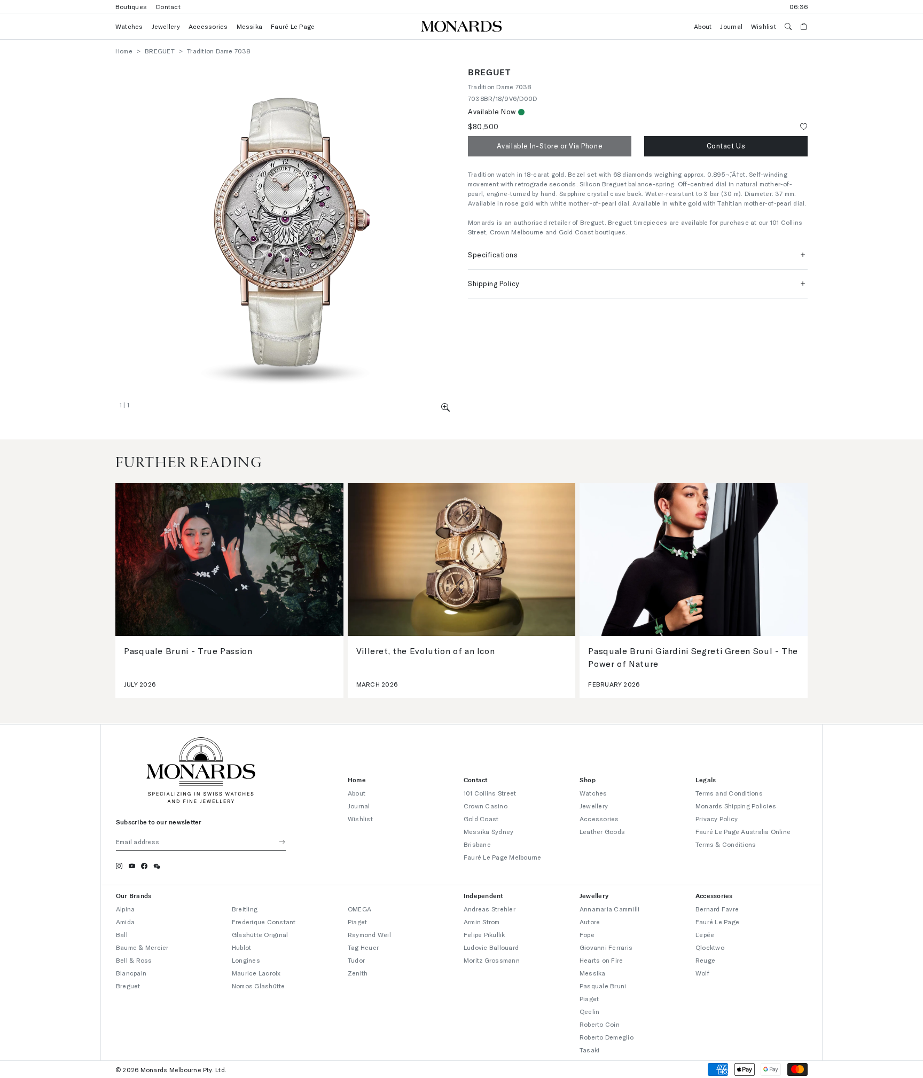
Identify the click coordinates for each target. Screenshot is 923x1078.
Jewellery (166, 26)
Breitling (244, 908)
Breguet (128, 985)
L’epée (704, 934)
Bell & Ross (134, 960)
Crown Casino (485, 805)
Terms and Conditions (729, 793)
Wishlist (763, 26)
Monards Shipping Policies (735, 805)
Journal (731, 26)
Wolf (702, 973)
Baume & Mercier (142, 947)
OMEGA (359, 908)
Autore (590, 921)
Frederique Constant (264, 921)
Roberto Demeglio (606, 1037)
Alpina (125, 908)
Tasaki (589, 1049)
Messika (250, 26)
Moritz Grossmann (492, 960)
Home (123, 50)
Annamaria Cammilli (609, 908)
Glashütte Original (260, 934)
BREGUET (160, 50)
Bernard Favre (717, 908)
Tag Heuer (363, 947)
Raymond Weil (369, 934)
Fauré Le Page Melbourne (503, 857)
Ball (122, 934)
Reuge (705, 960)
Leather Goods (602, 831)
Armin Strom (482, 921)
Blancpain (131, 973)
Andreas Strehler (489, 908)
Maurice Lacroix (256, 973)
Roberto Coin (600, 1024)
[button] (446, 407)
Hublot (241, 947)
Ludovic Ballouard (491, 947)
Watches (129, 26)
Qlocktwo (709, 947)
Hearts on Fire (601, 960)
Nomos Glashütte (258, 985)
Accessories (208, 26)
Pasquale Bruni (603, 985)
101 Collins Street (490, 793)
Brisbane (477, 844)
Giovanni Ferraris (606, 947)
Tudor (356, 960)
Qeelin (589, 1011)
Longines (246, 960)
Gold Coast (481, 818)
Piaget (357, 921)
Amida (125, 921)
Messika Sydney (488, 831)
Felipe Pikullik (484, 934)
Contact (168, 6)
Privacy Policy (716, 818)
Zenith (357, 973)
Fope (587, 934)
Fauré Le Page (293, 26)
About (702, 26)
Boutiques (131, 6)
